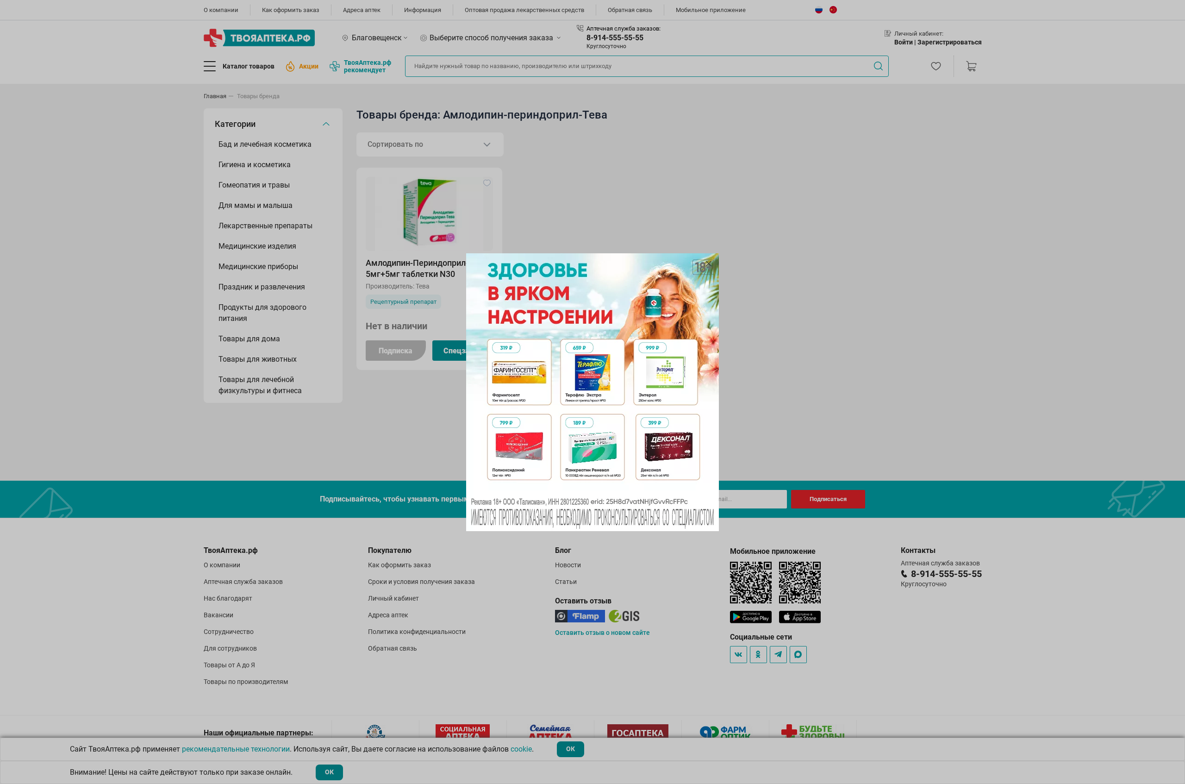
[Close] (709, 263)
